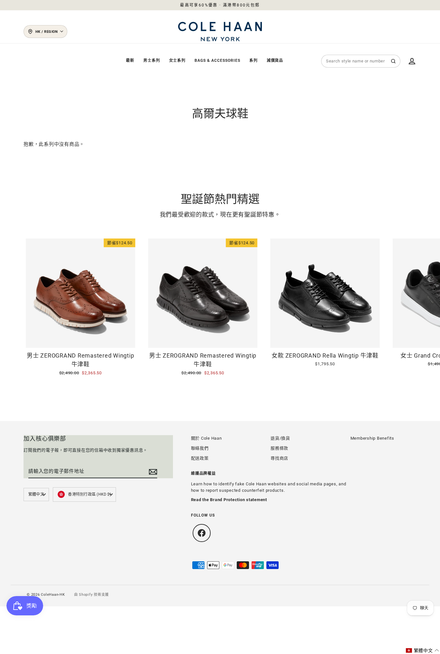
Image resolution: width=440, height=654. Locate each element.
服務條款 (279, 448)
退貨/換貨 (280, 438)
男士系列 (151, 60)
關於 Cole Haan (206, 438)
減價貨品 (275, 60)
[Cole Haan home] (220, 31)
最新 (130, 60)
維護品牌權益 (203, 473)
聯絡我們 (200, 448)
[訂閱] (152, 471)
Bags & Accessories (217, 60)
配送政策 (200, 458)
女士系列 (177, 60)
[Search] (393, 61)
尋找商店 (279, 458)
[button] (422, 650)
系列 (253, 60)
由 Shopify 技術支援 (91, 595)
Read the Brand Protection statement (229, 499)
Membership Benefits (372, 438)
